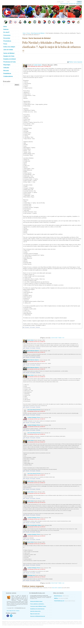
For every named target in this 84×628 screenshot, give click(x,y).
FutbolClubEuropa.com (64, 600)
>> (63, 337)
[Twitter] (11, 616)
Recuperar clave (72, 3)
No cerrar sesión (65, 3)
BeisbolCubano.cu (61, 595)
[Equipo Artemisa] (15, 23)
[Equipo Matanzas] (30, 23)
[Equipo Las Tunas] (59, 23)
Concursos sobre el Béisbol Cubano (38, 606)
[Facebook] (7, 616)
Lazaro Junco (38, 65)
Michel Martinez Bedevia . (33, 350)
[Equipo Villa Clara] (39, 23)
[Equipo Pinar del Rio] (5, 23)
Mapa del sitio (12, 610)
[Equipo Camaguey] (54, 23)
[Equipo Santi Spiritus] (44, 23)
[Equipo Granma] (68, 23)
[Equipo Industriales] (10, 23)
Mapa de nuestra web (35, 613)
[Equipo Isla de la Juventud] (25, 23)
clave (68, 1)
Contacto (17, 610)
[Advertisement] (52, 28)
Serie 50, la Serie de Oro (35, 611)
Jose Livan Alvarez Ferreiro (33, 409)
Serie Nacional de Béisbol (37, 33)
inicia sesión (54, 587)
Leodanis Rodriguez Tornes (33, 417)
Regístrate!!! (79, 3)
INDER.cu (61, 598)
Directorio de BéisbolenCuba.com (37, 616)
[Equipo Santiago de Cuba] (73, 23)
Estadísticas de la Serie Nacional (37, 608)
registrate (60, 587)
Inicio (24, 33)
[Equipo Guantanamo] (78, 23)
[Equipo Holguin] (64, 23)
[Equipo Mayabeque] (20, 23)
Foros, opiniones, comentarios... (37, 603)
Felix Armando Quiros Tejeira (34, 525)
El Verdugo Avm (31, 575)
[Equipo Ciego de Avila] (49, 23)
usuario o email (60, 1)
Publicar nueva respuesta (75, 62)
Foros (28, 33)
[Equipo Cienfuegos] (34, 23)
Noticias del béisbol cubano (36, 601)
